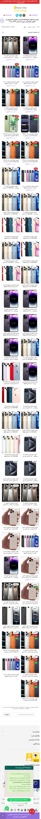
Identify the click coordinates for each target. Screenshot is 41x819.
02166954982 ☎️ (33, 15)
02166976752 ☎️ (8, 15)
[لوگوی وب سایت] (20, 8)
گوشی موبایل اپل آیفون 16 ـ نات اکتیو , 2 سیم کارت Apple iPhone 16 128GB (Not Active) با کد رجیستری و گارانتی (30, 84)
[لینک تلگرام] (17, 15)
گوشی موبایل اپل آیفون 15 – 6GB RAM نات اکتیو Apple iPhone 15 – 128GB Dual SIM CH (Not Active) (11, 457)
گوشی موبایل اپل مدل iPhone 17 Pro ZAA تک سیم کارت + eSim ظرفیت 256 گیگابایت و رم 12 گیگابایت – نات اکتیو (30, 136)
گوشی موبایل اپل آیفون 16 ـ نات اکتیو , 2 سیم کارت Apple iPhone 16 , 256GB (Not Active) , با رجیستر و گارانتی (30, 554)
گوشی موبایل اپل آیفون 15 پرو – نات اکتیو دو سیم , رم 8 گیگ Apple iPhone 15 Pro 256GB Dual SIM (11, 481)
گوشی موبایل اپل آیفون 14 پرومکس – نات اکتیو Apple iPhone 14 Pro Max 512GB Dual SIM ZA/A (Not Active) (30, 312)
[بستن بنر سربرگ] (2, 2)
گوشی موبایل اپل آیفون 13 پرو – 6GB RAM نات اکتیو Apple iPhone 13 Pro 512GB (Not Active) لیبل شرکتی (30, 287)
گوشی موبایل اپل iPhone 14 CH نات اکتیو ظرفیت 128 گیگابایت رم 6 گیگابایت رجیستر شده (11, 383)
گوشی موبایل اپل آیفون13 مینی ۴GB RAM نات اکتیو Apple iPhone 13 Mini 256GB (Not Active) (30, 263)
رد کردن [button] (3, 815)
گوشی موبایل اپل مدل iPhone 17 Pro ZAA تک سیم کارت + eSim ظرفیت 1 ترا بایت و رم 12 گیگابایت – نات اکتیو (30, 701)
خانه (38, 27)
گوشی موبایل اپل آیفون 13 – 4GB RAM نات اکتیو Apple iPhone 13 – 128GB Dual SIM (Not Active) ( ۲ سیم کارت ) (11, 239)
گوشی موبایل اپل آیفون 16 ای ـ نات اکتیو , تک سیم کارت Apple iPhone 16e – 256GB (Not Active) (11, 628)
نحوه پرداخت (26, 782)
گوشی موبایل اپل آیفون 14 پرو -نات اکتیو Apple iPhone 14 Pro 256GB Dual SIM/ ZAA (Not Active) (30, 336)
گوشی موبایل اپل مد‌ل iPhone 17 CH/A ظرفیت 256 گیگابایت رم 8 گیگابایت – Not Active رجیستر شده (11, 136)
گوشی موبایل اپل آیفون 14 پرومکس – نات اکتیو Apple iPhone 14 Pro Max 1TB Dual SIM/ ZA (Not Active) (11, 312)
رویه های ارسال (17, 782)
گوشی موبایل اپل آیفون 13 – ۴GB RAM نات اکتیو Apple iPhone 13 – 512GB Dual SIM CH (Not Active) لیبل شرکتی (11, 408)
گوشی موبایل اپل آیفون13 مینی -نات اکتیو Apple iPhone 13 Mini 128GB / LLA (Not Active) (11, 287)
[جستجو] (2, 21)
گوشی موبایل (31, 27)
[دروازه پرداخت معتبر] (36, 757)
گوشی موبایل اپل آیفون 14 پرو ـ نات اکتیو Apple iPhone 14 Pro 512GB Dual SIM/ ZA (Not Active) (11, 336)
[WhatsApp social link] (20, 15)
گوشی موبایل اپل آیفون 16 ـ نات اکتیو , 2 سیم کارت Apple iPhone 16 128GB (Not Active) (30, 188)
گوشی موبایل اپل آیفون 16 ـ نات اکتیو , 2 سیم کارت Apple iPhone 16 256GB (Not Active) (11, 677)
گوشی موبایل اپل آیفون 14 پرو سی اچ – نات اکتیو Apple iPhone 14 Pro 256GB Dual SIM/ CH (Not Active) (30, 384)
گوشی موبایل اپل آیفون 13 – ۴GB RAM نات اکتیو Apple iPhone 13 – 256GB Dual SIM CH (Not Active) (30, 239)
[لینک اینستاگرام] (24, 15)
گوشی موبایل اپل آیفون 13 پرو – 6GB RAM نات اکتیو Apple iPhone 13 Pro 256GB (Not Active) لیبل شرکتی (11, 215)
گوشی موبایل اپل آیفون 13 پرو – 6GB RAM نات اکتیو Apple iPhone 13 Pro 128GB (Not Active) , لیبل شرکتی (30, 433)
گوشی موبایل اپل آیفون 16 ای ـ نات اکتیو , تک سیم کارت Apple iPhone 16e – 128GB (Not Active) (30, 628)
